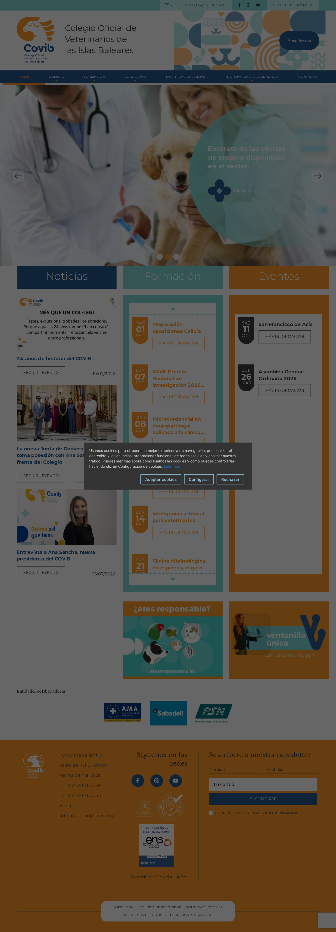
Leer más (172, 466)
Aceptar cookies (161, 479)
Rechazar (230, 479)
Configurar (199, 479)
